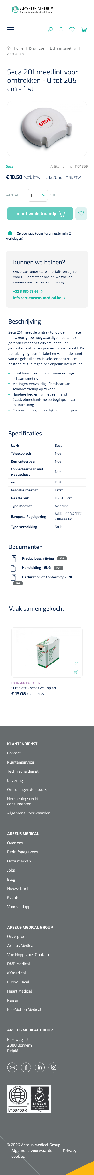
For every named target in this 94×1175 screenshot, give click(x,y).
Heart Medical (19, 991)
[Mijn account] (58, 29)
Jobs (11, 870)
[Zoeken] (50, 29)
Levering (15, 780)
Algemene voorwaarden (28, 813)
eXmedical (16, 973)
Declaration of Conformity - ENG (47, 577)
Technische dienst (23, 771)
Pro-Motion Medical (24, 1009)
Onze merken (19, 861)
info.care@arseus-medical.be (37, 297)
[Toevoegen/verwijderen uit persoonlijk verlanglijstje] (81, 213)
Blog (11, 879)
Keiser (13, 1000)
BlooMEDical (18, 982)
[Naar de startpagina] (33, 9)
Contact (14, 753)
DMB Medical (18, 963)
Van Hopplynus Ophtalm (28, 954)
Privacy (69, 1150)
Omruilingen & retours (27, 789)
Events (13, 897)
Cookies (18, 1156)
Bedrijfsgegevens (22, 852)
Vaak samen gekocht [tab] (36, 609)
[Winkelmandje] (81, 29)
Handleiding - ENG (36, 568)
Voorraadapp (18, 906)
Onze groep (17, 936)
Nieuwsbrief (18, 888)
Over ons (15, 842)
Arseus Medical (20, 945)
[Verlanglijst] (69, 29)
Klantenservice (20, 762)
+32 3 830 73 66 (25, 291)
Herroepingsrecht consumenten (23, 801)
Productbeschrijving (38, 558)
